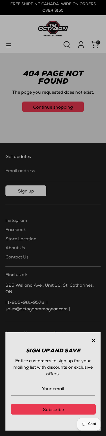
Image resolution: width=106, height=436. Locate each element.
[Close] (93, 339)
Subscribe (53, 410)
